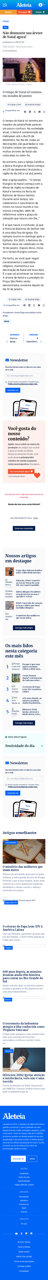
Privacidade (24, 1271)
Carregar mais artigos (24, 627)
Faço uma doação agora (19, 471)
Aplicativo (24, 1200)
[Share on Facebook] (25, 112)
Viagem (8, 948)
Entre (35, 518)
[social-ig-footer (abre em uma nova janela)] (31, 1233)
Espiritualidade (24, 1181)
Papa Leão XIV (11, 902)
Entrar (32, 1158)
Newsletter (24, 1197)
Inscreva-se (24, 1204)
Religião (6, 21)
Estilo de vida (24, 1177)
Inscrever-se (12, 390)
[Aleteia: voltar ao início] (24, 5)
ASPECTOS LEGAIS (24, 1256)
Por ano (24, 1224)
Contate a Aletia (24, 1266)
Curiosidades (10, 842)
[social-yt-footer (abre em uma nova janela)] (16, 1233)
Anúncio (24, 1212)
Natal (6, 321)
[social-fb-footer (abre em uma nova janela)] (21, 1233)
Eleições (8, 1051)
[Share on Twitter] (35, 112)
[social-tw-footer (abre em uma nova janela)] (26, 1233)
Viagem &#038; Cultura (24, 1185)
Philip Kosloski (9, 46)
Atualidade (24, 1173)
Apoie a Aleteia (24, 1247)
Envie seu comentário (24, 528)
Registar (8, 12)
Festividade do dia (20, 746)
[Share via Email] (39, 112)
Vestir (24, 1208)
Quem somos (24, 1252)
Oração (39, 12)
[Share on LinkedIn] (30, 112)
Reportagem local (24, 46)
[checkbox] (6, 382)
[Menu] (8, 4)
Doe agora (23, 12)
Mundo (8, 999)
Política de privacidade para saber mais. (23, 384)
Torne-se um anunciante (24, 1261)
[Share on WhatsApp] (44, 112)
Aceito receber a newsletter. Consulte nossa (23, 383)
